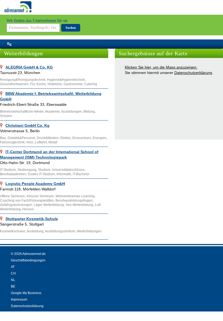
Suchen (71, 28)
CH (13, 273)
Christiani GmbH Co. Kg (27, 125)
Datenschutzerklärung (193, 72)
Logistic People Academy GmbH (35, 183)
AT (13, 267)
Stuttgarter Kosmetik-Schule (31, 219)
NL (13, 280)
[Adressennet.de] (18, 7)
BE (13, 286)
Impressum (19, 299)
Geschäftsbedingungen (28, 260)
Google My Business (26, 293)
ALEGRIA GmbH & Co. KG (29, 67)
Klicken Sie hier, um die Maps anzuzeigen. (161, 67)
